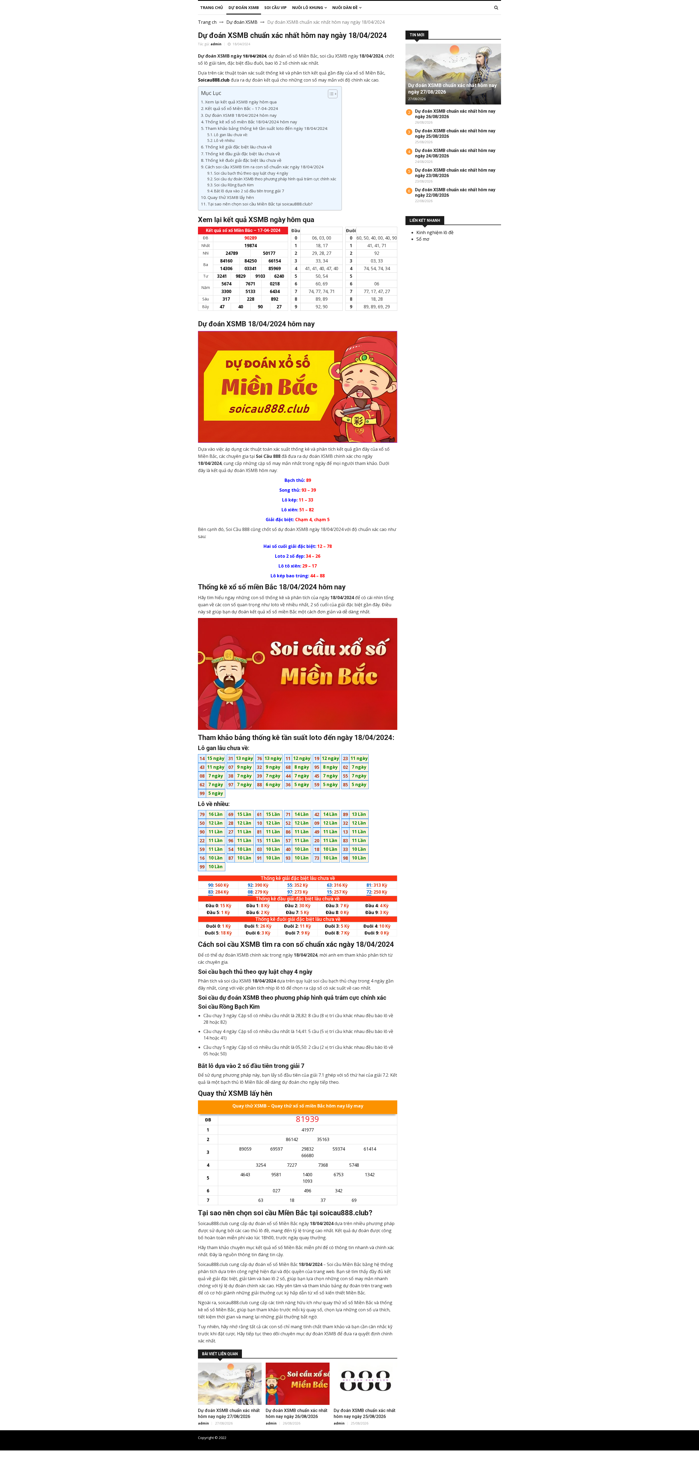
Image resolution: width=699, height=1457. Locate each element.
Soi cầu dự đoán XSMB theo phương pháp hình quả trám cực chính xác (275, 178)
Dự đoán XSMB (241, 22)
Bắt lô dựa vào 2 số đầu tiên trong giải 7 (249, 190)
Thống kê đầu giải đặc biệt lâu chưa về (242, 153)
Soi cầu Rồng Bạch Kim (234, 184)
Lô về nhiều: (224, 140)
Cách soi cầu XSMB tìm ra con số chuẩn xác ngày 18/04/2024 (264, 166)
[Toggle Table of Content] (330, 93)
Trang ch (207, 22)
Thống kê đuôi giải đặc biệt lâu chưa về (243, 160)
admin (216, 44)
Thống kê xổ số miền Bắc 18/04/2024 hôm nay (251, 121)
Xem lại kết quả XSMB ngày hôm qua (241, 102)
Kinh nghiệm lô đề (435, 232)
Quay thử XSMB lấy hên (231, 197)
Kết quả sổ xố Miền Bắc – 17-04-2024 (241, 108)
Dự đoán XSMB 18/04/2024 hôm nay (241, 115)
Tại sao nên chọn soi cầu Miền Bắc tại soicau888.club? (260, 204)
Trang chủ (493, 1437)
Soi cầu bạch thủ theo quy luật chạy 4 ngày (251, 173)
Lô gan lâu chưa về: (231, 134)
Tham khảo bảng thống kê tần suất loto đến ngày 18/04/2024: (266, 128)
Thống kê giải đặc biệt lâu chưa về (238, 147)
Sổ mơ (422, 239)
